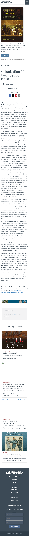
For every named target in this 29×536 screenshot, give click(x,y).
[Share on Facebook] (10, 95)
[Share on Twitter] (13, 95)
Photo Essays (14, 492)
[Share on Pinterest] (16, 95)
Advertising (14, 500)
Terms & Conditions (14, 503)
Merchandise (14, 485)
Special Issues (14, 489)
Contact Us (14, 497)
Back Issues (14, 487)
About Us (14, 495)
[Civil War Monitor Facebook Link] (19, 476)
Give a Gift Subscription (14, 505)
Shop (14, 482)
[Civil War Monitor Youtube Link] (16, 476)
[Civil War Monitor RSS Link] (10, 476)
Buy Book (5, 55)
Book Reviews (5, 65)
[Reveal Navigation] (27, 2)
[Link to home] (6, 2)
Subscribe (14, 479)
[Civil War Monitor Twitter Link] (13, 476)
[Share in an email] (19, 95)
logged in (13, 314)
